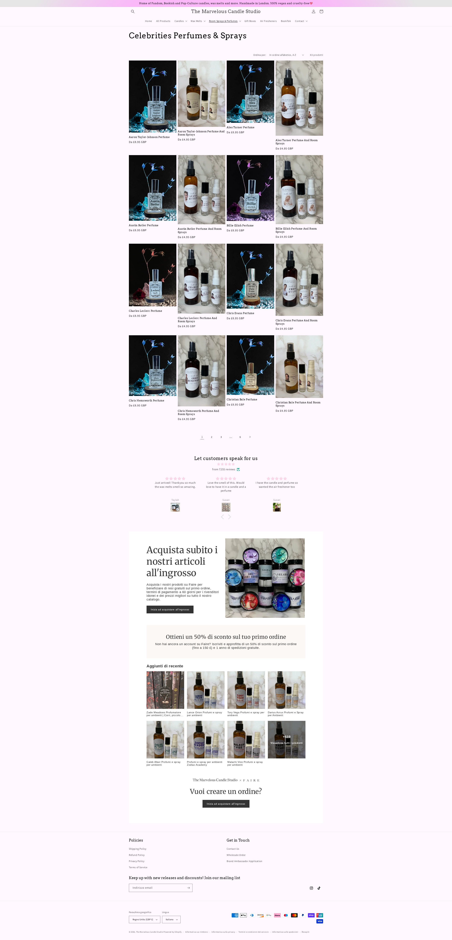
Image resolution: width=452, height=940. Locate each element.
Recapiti (306, 932)
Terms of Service (138, 867)
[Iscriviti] (188, 888)
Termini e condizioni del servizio (254, 932)
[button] (133, 11)
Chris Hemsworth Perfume (146, 400)
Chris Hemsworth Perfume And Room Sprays (198, 412)
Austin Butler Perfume (144, 225)
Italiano (170, 919)
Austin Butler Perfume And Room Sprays (200, 230)
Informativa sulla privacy (223, 932)
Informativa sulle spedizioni (285, 932)
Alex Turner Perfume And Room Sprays (297, 142)
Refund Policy (137, 855)
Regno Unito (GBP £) (143, 919)
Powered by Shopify (172, 932)
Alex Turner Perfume (241, 127)
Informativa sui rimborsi (196, 932)
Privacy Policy (136, 861)
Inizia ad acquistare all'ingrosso (170, 609)
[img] (226, 464)
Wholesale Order (236, 855)
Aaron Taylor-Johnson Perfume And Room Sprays (201, 133)
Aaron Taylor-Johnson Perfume (149, 137)
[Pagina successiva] (250, 437)
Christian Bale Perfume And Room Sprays (298, 404)
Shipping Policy (137, 848)
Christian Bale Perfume (242, 399)
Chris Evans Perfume (240, 313)
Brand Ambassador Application (244, 861)
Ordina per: (259, 54)
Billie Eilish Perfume (240, 225)
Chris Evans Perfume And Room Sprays (296, 322)
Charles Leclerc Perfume (145, 311)
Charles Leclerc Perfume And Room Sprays (197, 320)
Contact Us (233, 848)
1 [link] (202, 437)
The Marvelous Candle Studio (149, 932)
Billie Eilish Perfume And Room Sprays (296, 230)
